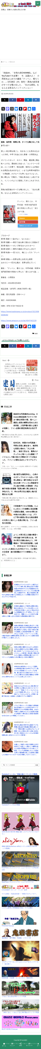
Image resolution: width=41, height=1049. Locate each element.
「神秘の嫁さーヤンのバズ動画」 (27, 774)
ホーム (5, 62)
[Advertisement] (20, 36)
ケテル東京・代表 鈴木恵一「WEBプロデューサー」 (20, 894)
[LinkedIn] (28, 100)
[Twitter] (5, 100)
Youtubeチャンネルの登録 (11, 805)
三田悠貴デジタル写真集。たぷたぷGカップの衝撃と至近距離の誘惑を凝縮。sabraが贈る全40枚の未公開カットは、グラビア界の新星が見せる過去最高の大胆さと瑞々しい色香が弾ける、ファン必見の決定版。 (20, 514)
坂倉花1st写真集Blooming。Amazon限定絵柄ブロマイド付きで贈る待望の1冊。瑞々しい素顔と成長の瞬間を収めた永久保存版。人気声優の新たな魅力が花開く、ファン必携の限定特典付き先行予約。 (20, 422)
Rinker (26, 214)
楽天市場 (22, 222)
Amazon (22, 218)
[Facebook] (12, 100)
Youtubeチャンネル (9, 774)
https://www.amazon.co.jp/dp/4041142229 (18, 320)
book (13, 62)
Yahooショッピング (25, 226)
